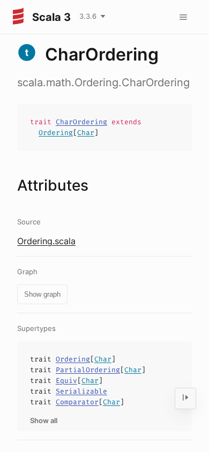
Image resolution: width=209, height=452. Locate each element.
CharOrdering (81, 121)
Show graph (42, 294)
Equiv (66, 380)
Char (85, 132)
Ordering (56, 132)
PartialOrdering (88, 369)
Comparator (77, 401)
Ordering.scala (46, 241)
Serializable (81, 391)
